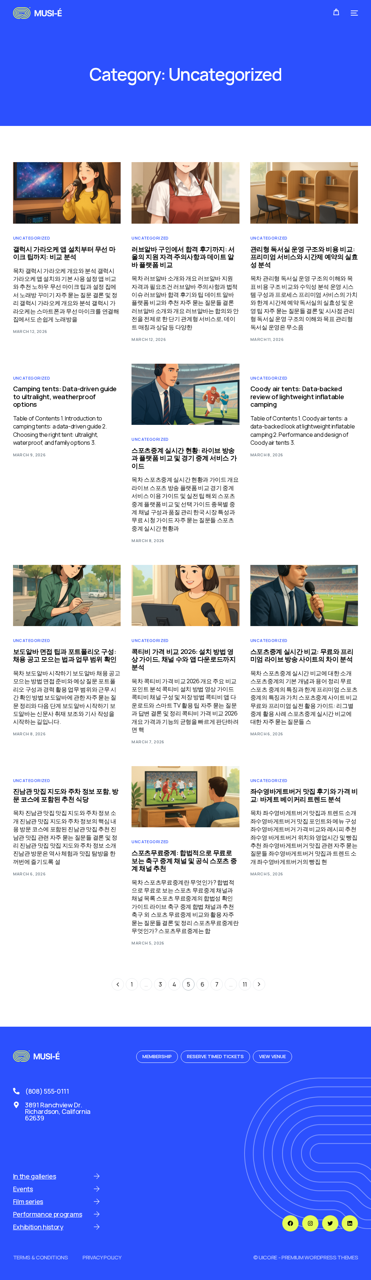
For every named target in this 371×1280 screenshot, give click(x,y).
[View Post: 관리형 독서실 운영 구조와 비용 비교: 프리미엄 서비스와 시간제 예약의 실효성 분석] (304, 193)
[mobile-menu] (352, 13)
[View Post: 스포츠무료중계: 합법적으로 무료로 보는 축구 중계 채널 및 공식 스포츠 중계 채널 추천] (185, 797)
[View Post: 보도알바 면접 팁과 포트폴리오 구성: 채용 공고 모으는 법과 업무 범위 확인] (67, 595)
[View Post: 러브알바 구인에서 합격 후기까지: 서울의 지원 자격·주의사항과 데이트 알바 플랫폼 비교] (185, 193)
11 (245, 984)
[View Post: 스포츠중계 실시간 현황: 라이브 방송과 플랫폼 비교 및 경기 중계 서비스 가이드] (185, 394)
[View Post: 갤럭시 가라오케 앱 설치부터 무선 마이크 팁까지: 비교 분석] (67, 193)
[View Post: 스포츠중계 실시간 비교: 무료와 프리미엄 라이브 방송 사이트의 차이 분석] (304, 595)
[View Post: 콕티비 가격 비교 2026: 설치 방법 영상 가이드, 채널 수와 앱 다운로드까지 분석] (185, 595)
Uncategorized (31, 238)
